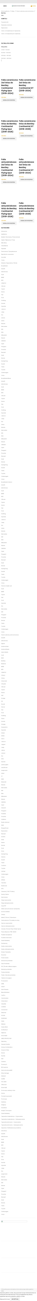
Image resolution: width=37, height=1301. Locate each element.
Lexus (2, 320)
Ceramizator (4, 998)
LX (1, 776)
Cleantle (3, 1004)
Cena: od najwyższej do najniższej (10, 33)
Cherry (3, 675)
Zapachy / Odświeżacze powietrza (11, 1128)
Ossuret (3, 808)
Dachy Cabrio (5, 894)
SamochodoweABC (6, 1070)
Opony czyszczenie (6, 923)
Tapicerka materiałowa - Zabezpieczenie (13, 1119)
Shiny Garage (5, 1073)
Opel (2, 344)
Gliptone (3, 1033)
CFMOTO (3, 283)
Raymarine (4, 831)
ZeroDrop (4, 1131)
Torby (2, 260)
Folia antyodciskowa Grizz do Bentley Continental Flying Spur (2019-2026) (9, 210)
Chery (3, 678)
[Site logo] (18, 6)
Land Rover (4, 767)
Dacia (3, 292)
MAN (2, 779)
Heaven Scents (5, 1044)
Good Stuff (4, 1035)
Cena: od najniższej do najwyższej (10, 31)
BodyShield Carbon (6, 482)
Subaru (3, 857)
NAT (2, 1059)
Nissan (3, 338)
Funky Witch (4, 1027)
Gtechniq (3, 1041)
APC (2, 888)
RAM (2, 825)
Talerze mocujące (6, 978)
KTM (2, 759)
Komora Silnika (5, 911)
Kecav (3, 1053)
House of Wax (5, 1050)
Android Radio (5, 649)
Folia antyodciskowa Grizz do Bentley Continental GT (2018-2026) (26, 208)
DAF (2, 695)
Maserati (3, 782)
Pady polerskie (5, 972)
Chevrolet (4, 681)
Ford (2, 297)
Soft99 (3, 1079)
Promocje (4, 1099)
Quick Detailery (5, 940)
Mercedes (4, 326)
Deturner (3, 1012)
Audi (2, 274)
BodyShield (4, 266)
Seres (3, 842)
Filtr (2, 15)
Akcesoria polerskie (6, 960)
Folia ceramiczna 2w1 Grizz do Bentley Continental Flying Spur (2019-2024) (9, 87)
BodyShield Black (6, 378)
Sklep (12, 11)
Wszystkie (4, 47)
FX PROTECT (4, 1030)
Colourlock (4, 1010)
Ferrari (3, 707)
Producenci (4, 981)
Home (3, 1093)
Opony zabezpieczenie (7, 926)
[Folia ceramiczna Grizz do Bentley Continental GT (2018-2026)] (27, 111)
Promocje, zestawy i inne (8, 1090)
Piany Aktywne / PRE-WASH (8, 932)
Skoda (3, 358)
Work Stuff (4, 1087)
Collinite (3, 1007)
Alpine (3, 643)
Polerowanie (4, 958)
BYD (2, 280)
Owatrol (3, 1061)
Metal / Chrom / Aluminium (8, 917)
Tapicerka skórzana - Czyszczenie (11, 1122)
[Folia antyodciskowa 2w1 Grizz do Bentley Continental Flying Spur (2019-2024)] (9, 149)
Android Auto (5, 646)
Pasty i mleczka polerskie (8, 975)
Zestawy (3, 1102)
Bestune (3, 664)
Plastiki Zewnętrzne (6, 935)
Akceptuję (15, 1299)
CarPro (3, 995)
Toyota (3, 369)
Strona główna (5, 11)
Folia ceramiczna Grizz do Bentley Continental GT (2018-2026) (27, 125)
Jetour (3, 750)
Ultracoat (3, 1084)
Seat (2, 355)
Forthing (3, 300)
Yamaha (3, 883)
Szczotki (3, 257)
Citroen (3, 286)
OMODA (3, 341)
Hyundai (3, 306)
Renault (3, 352)
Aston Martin (4, 652)
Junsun (3, 753)
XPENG (3, 880)
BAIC (2, 658)
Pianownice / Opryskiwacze (9, 251)
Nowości (3, 955)
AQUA (3, 986)
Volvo (2, 375)
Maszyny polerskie (6, 969)
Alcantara (4, 1108)
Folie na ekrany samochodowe (10, 635)
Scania (3, 836)
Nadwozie (4, 886)
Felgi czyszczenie (6, 900)
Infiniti (2, 736)
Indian (3, 733)
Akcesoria (4, 231)
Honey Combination (6, 1047)
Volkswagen (4, 372)
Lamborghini (4, 764)
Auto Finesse (4, 989)
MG (2, 329)
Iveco (2, 738)
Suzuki (3, 364)
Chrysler (3, 684)
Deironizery (4, 897)
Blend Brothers (5, 992)
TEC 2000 (3, 1082)
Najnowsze (4, 28)
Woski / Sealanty (6, 952)
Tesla (2, 367)
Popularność (4, 22)
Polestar (3, 813)
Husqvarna (4, 727)
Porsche (3, 349)
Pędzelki (3, 248)
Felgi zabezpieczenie (7, 903)
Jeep (2, 312)
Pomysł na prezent (6, 1096)
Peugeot (3, 346)
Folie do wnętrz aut (6, 586)
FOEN (2, 1021)
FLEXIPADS (4, 1018)
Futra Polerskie (5, 963)
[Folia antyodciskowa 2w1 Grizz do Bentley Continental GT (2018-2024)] (27, 149)
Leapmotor (4, 770)
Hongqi (3, 724)
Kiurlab (3, 1056)
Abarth (3, 269)
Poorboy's (4, 1064)
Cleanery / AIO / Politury (8, 891)
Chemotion (4, 1001)
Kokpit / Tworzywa (6, 1110)
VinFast (3, 871)
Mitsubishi (4, 335)
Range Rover (5, 828)
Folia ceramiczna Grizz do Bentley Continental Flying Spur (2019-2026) (9, 126)
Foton (2, 718)
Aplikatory (4, 234)
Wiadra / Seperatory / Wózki (9, 263)
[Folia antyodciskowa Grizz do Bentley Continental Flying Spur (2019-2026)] (9, 193)
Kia (2, 315)
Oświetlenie (4, 246)
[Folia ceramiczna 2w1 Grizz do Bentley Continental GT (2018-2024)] (27, 70)
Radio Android (5, 822)
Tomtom (3, 865)
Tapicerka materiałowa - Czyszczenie (12, 1116)
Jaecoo (3, 309)
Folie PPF (3, 906)
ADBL (2, 984)
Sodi (2, 848)
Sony (2, 851)
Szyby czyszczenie (6, 946)
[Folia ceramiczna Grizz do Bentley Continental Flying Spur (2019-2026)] (9, 111)
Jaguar (3, 744)
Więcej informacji (5, 1299)
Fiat (2, 295)
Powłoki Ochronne (6, 937)
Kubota (3, 762)
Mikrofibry (4, 243)
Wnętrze (3, 1105)
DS (2, 701)
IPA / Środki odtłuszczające (8, 966)
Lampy (3, 914)
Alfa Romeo (4, 272)
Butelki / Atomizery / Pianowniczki (10, 237)
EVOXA (3, 1015)
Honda (3, 303)
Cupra (3, 289)
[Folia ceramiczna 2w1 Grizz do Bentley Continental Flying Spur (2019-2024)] (9, 70)
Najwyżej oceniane (6, 25)
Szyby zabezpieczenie (7, 949)
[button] (9, 100)
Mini (2, 332)
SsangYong (4, 361)
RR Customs (4, 1067)
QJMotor (3, 819)
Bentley (3, 661)
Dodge (3, 698)
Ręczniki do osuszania (7, 254)
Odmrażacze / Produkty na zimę (10, 920)
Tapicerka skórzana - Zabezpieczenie (12, 1125)
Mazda (3, 323)
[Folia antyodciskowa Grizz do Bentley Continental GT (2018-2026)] (27, 193)
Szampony (4, 943)
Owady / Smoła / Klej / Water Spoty (11, 929)
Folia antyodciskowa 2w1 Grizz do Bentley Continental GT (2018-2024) (26, 166)
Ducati (3, 704)
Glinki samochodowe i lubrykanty (10, 909)
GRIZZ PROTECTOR (6, 1038)
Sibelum (3, 1076)
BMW (2, 277)
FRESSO (3, 1024)
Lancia (3, 318)
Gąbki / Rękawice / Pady (8, 240)
